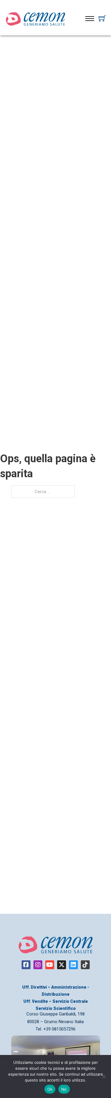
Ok (50, 1089)
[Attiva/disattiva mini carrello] (102, 18)
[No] (104, 1076)
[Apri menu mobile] (89, 18)
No (64, 1089)
